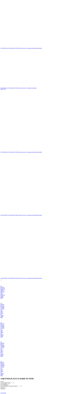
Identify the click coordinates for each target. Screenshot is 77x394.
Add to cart (3, 388)
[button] (38, 389)
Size (1, 382)
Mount (1, 384)
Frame (1, 383)
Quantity (2, 387)
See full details (3, 392)
